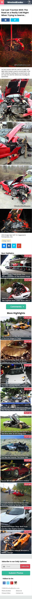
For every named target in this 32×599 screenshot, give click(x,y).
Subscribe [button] (25, 566)
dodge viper (6, 241)
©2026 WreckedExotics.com (10, 588)
